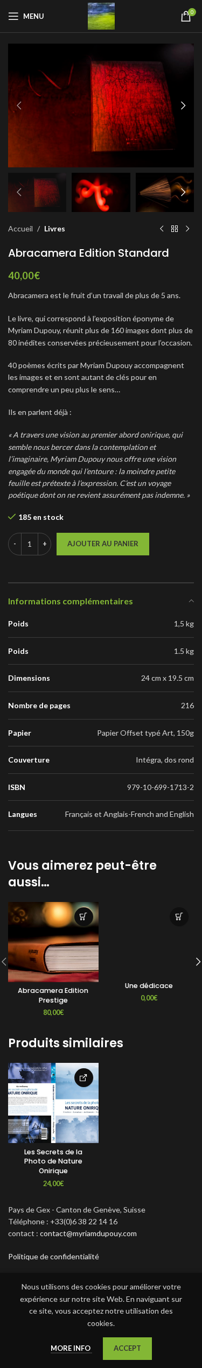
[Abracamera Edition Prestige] (53, 942)
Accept (127, 1348)
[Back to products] (174, 229)
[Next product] (187, 229)
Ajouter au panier (102, 543)
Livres (54, 228)
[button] (19, 105)
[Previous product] (161, 229)
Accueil (20, 228)
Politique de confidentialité (53, 1256)
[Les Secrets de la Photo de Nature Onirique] (53, 1103)
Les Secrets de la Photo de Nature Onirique (53, 1161)
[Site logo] (101, 15)
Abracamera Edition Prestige (53, 995)
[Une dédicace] (149, 939)
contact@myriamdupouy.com (88, 1233)
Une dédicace (149, 985)
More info (71, 1348)
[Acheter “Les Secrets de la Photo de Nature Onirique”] (83, 1077)
